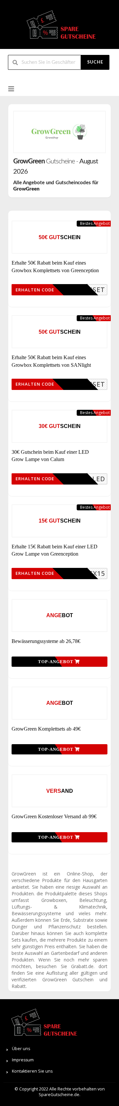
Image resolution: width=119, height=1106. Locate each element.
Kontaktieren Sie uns (32, 1071)
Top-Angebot (56, 661)
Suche (95, 62)
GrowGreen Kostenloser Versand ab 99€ (54, 816)
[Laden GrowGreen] (59, 132)
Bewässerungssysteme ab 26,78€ (46, 641)
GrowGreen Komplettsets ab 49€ (46, 729)
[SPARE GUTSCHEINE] (59, 27)
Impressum (23, 1060)
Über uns (21, 1048)
